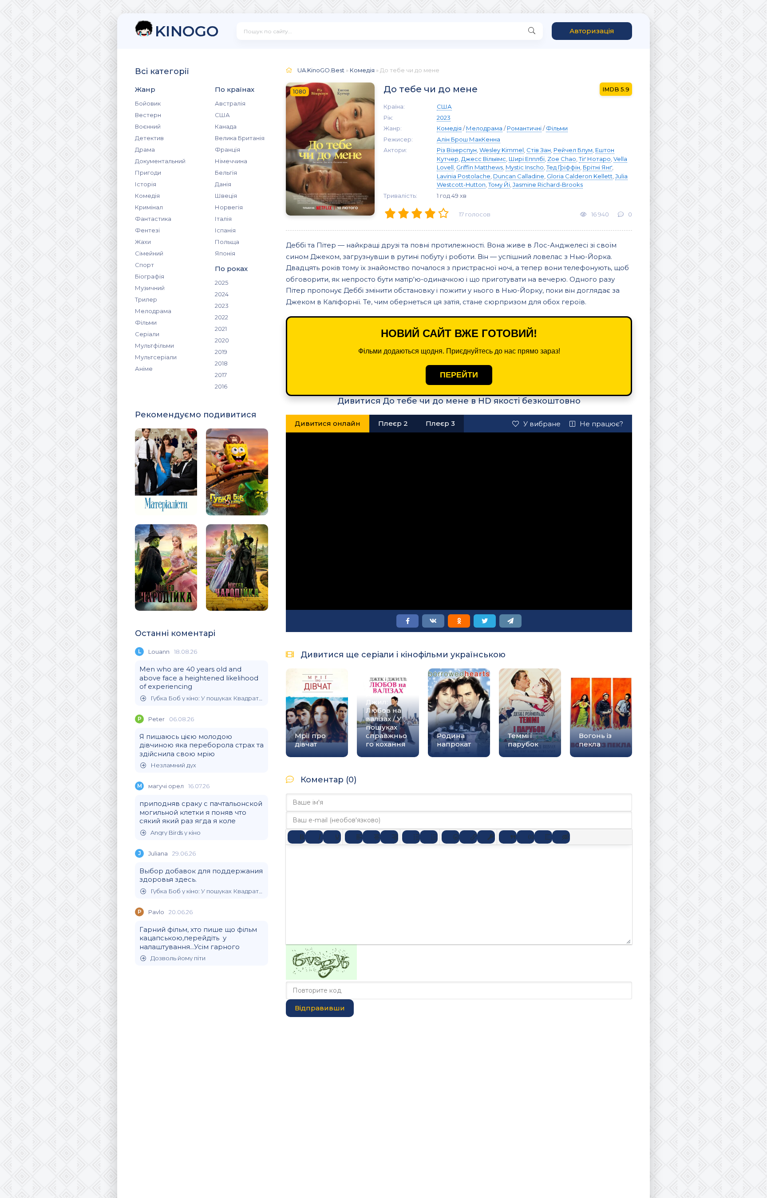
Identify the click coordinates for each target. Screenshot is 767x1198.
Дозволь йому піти (178, 958)
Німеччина (231, 161)
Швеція (226, 195)
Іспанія (225, 230)
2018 (221, 363)
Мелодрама (153, 310)
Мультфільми (154, 345)
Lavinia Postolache (463, 176)
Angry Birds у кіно (175, 833)
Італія (223, 218)
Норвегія (229, 207)
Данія (223, 184)
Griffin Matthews (479, 167)
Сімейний (149, 253)
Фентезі (147, 230)
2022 (221, 317)
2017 (221, 374)
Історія (145, 184)
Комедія (147, 195)
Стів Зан (538, 149)
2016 (221, 386)
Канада (226, 126)
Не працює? (601, 424)
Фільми (146, 322)
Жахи (143, 241)
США (222, 114)
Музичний (150, 287)
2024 (222, 294)
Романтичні (524, 128)
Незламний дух (173, 765)
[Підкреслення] (332, 837)
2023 (222, 305)
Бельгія (226, 172)
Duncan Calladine (518, 176)
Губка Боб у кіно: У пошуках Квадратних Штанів (207, 698)
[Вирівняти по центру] (371, 837)
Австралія (230, 103)
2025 (221, 282)
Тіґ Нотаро (595, 158)
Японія (225, 253)
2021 (221, 328)
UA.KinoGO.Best (320, 70)
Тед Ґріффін (563, 167)
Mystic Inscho (525, 167)
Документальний (160, 161)
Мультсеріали (156, 357)
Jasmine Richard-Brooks (548, 184)
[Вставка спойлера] (543, 837)
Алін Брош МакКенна (468, 139)
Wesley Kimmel (501, 149)
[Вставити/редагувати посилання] (468, 837)
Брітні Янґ (597, 167)
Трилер (146, 299)
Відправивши (320, 1008)
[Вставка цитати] (508, 837)
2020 (222, 340)
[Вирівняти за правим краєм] (389, 837)
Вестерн (148, 114)
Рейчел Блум (573, 149)
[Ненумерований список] (411, 837)
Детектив (149, 137)
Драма (145, 149)
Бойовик (148, 103)
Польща (227, 241)
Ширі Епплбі (527, 158)
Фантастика (153, 218)
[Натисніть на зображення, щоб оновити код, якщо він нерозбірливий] (321, 977)
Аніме (144, 368)
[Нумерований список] (429, 837)
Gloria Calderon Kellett (580, 176)
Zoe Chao (561, 158)
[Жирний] (296, 837)
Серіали (147, 334)
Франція (227, 149)
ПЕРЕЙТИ (459, 374)
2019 (221, 351)
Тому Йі (499, 184)
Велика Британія (240, 137)
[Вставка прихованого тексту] (561, 837)
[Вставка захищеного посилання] (486, 837)
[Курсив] (314, 837)
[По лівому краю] (354, 837)
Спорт (144, 264)
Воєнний (148, 126)
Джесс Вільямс (483, 158)
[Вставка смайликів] (450, 837)
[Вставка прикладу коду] (525, 837)
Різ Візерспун (457, 149)
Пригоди (148, 172)
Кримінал (149, 207)
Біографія (149, 276)
